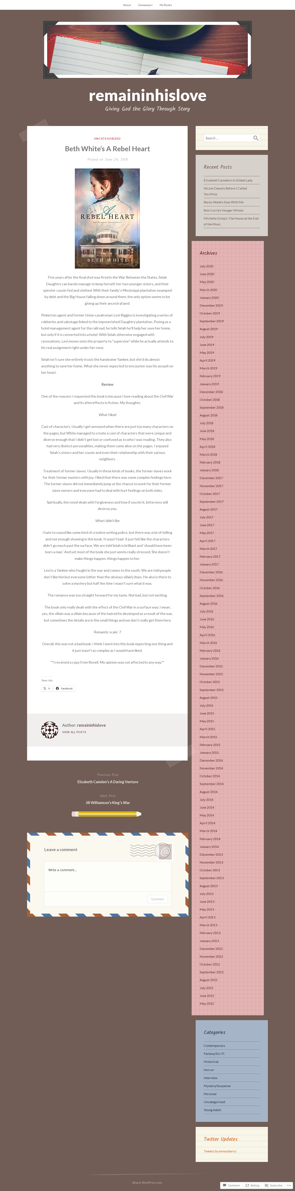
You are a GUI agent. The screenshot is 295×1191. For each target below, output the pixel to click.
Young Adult (212, 1110)
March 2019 (208, 368)
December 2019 (211, 305)
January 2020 (209, 297)
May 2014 (207, 815)
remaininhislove (147, 94)
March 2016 (208, 643)
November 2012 (211, 956)
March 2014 (208, 831)
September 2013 (212, 878)
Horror (209, 1070)
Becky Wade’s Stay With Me (224, 202)
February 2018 (210, 462)
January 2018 (209, 470)
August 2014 (209, 792)
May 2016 (207, 627)
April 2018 (207, 446)
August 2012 (209, 980)
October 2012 (210, 964)
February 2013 (210, 933)
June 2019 (207, 345)
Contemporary (214, 1045)
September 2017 (212, 501)
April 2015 (207, 729)
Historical (211, 1061)
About (127, 5)
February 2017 (210, 556)
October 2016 (210, 588)
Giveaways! (145, 5)
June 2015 (207, 713)
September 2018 (212, 407)
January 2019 (209, 384)
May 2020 (207, 282)
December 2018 (211, 392)
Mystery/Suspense (217, 1086)
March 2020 (208, 290)
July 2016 (206, 611)
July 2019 (206, 337)
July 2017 (206, 517)
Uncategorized (107, 138)
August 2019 (209, 329)
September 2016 (212, 596)
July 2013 (206, 894)
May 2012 (207, 1003)
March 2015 (208, 737)
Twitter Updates (221, 1139)
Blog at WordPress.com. (147, 1182)
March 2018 (208, 454)
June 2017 (207, 525)
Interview (210, 1078)
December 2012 (211, 948)
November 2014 (211, 768)
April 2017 (207, 541)
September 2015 (212, 690)
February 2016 (210, 650)
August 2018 (209, 415)
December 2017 (211, 478)
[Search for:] (232, 138)
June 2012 (207, 996)
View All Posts (74, 732)
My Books (166, 5)
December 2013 (211, 854)
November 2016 (211, 580)
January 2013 (209, 941)
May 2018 (207, 439)
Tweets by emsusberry (220, 1151)
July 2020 (206, 266)
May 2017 (207, 533)
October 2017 (210, 494)
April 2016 (207, 635)
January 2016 (209, 658)
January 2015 (209, 752)
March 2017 (208, 548)
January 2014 (209, 846)
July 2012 (206, 988)
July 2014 (206, 799)
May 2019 (207, 352)
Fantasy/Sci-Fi (214, 1053)
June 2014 (207, 807)
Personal (210, 1094)
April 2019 (207, 360)
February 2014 (210, 839)
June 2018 (207, 431)
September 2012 (212, 972)
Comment (157, 899)
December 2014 (211, 760)
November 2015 (211, 674)
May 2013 (207, 909)
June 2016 (207, 619)
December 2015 (211, 666)
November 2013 (211, 862)
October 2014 (210, 776)
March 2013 (208, 925)
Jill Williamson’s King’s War (108, 799)
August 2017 (209, 509)
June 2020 (207, 274)
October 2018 (210, 399)
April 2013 (207, 917)
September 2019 (212, 321)
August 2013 (209, 886)
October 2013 (210, 870)
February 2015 (210, 745)
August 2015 (209, 697)
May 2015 (207, 721)
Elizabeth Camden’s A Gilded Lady (228, 180)
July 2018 (206, 423)
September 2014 (212, 784)
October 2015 (210, 682)
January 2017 (209, 564)
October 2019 (210, 313)
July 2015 (206, 705)
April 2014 (207, 823)
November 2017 (211, 486)
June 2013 (207, 901)
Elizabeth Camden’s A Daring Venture (107, 778)
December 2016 (211, 572)
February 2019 (210, 376)
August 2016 (209, 603)
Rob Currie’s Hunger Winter (224, 210)
